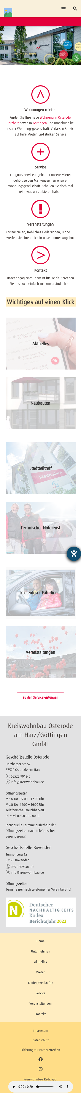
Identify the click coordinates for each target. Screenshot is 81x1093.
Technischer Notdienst (40, 527)
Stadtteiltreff (41, 468)
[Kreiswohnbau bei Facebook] (40, 1059)
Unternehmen (40, 951)
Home (41, 941)
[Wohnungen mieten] (40, 94)
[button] (63, 8)
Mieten (40, 972)
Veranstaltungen (40, 224)
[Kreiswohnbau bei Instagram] (40, 1069)
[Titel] (8, 12)
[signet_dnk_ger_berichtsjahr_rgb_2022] (40, 912)
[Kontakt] (40, 255)
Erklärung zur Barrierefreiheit (40, 1050)
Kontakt (40, 270)
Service (40, 167)
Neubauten (40, 403)
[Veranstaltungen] (40, 209)
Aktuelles (40, 343)
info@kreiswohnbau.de (27, 782)
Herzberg (12, 123)
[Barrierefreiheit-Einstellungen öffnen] (74, 554)
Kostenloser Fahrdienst (40, 592)
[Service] (40, 152)
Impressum (40, 1030)
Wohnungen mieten (40, 110)
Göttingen (40, 123)
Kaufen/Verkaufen (40, 983)
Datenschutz (40, 1040)
